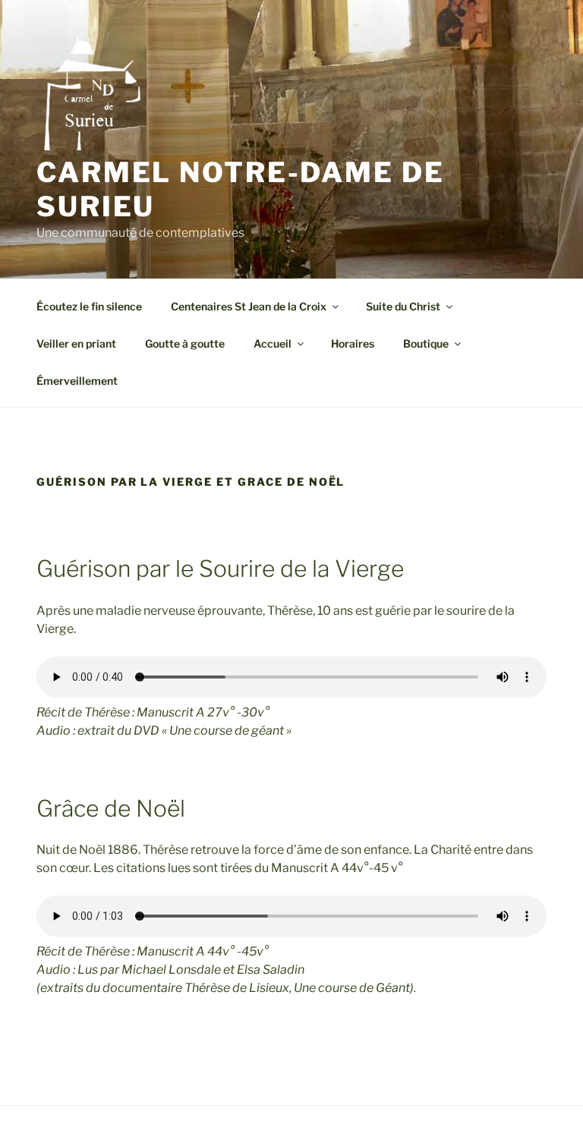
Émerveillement (77, 380)
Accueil (273, 343)
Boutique (426, 343)
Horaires (352, 343)
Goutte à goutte (185, 343)
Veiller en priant (76, 343)
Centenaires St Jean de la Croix (248, 306)
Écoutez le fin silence (89, 306)
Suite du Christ (403, 306)
